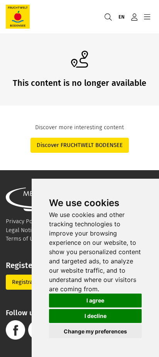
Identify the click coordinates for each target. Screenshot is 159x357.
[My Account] (134, 16)
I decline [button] (96, 316)
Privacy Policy (23, 221)
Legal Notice (21, 230)
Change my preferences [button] (95, 331)
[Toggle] (146, 16)
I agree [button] (95, 300)
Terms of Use (22, 238)
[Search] (108, 16)
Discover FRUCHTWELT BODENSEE (80, 145)
